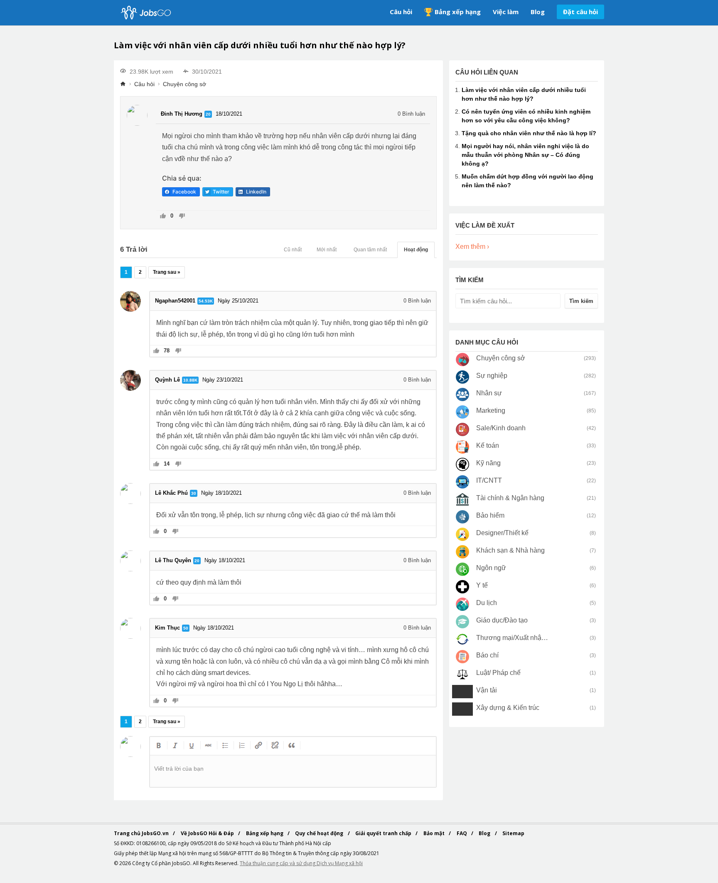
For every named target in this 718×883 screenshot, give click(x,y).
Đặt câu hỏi (580, 11)
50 (185, 628)
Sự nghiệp (491, 375)
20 (208, 114)
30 (193, 493)
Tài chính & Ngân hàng (510, 497)
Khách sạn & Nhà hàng (510, 550)
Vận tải (486, 690)
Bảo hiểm (490, 515)
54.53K (206, 301)
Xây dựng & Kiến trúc (507, 707)
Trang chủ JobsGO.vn (142, 833)
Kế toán (487, 445)
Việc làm (506, 11)
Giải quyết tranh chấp (384, 833)
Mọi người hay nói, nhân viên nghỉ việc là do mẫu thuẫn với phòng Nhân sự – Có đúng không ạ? (525, 155)
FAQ (462, 833)
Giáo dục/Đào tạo (502, 620)
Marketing (490, 410)
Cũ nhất (293, 250)
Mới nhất (327, 250)
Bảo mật (434, 833)
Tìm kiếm (581, 301)
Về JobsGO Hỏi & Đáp (208, 833)
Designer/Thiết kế (502, 532)
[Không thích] (181, 216)
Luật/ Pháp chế (498, 672)
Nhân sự (489, 393)
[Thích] (163, 216)
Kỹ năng (488, 462)
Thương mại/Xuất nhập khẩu (512, 637)
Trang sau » (166, 272)
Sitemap (513, 833)
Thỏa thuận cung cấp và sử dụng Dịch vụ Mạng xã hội (301, 863)
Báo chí (487, 655)
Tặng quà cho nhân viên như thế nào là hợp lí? (529, 133)
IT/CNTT (489, 480)
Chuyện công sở (184, 84)
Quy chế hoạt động (319, 833)
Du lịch (486, 602)
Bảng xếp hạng (458, 11)
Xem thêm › (472, 246)
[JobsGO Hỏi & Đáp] (145, 12)
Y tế (482, 585)
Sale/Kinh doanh (501, 428)
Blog (538, 11)
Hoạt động (416, 250)
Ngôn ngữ (491, 567)
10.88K (190, 380)
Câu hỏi (401, 11)
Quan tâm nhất (370, 250)
